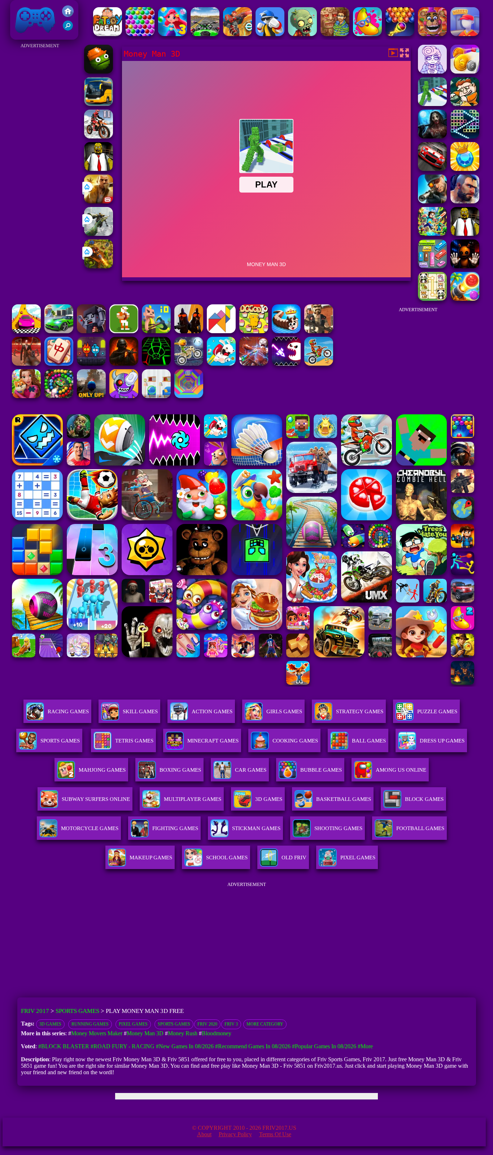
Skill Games (140, 711)
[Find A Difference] (156, 396)
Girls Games (284, 711)
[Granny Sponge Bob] (98, 169)
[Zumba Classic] (58, 396)
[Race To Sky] (26, 331)
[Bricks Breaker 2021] (464, 136)
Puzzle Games (437, 711)
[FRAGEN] (123, 364)
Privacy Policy (235, 1134)
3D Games (50, 1024)
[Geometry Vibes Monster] (286, 364)
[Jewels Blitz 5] (464, 169)
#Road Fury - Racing (122, 1046)
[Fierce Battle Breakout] (270, 34)
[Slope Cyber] (156, 364)
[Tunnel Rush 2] (188, 396)
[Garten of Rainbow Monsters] (123, 396)
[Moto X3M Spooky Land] (188, 364)
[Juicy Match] (367, 34)
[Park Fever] (432, 266)
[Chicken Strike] (188, 331)
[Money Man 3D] (432, 104)
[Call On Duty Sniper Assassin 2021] (432, 201)
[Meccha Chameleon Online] (253, 364)
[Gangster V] (98, 201)
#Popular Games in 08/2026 (324, 1046)
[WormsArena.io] (286, 331)
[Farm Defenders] (98, 266)
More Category (265, 1024)
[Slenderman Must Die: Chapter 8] (26, 364)
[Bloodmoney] (432, 72)
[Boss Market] (464, 34)
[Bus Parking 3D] (98, 104)
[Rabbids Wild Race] (221, 364)
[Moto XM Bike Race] (318, 364)
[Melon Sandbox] (98, 72)
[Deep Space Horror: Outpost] (432, 136)
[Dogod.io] (253, 331)
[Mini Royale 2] (318, 331)
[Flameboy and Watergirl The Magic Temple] (91, 364)
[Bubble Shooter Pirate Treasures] (464, 299)
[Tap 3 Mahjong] (58, 364)
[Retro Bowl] (123, 331)
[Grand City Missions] (58, 331)
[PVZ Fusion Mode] (302, 34)
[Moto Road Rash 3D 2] (205, 34)
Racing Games (68, 711)
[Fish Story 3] (172, 34)
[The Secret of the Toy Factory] (464, 266)
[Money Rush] (464, 72)
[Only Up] (91, 396)
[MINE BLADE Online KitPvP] (432, 234)
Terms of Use (275, 1134)
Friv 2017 (35, 1011)
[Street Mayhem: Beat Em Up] (464, 201)
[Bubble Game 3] (140, 34)
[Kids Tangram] (221, 331)
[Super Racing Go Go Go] (432, 169)
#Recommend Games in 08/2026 (253, 1046)
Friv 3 (231, 1024)
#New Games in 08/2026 (185, 1046)
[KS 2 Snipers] (98, 234)
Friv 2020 (207, 1024)
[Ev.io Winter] (237, 34)
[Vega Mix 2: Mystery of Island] (334, 34)
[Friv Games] (68, 15)
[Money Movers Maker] (464, 104)
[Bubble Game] (399, 34)
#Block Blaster (63, 1046)
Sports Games (60, 741)
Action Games (212, 711)
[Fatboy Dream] (107, 34)
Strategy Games (359, 711)
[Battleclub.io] (156, 331)
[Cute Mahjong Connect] (432, 299)
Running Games (90, 1024)
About (204, 1134)
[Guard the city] (91, 331)
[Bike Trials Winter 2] (98, 136)
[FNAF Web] (432, 34)
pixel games (133, 1024)
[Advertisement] (40, 158)
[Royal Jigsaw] (26, 396)
